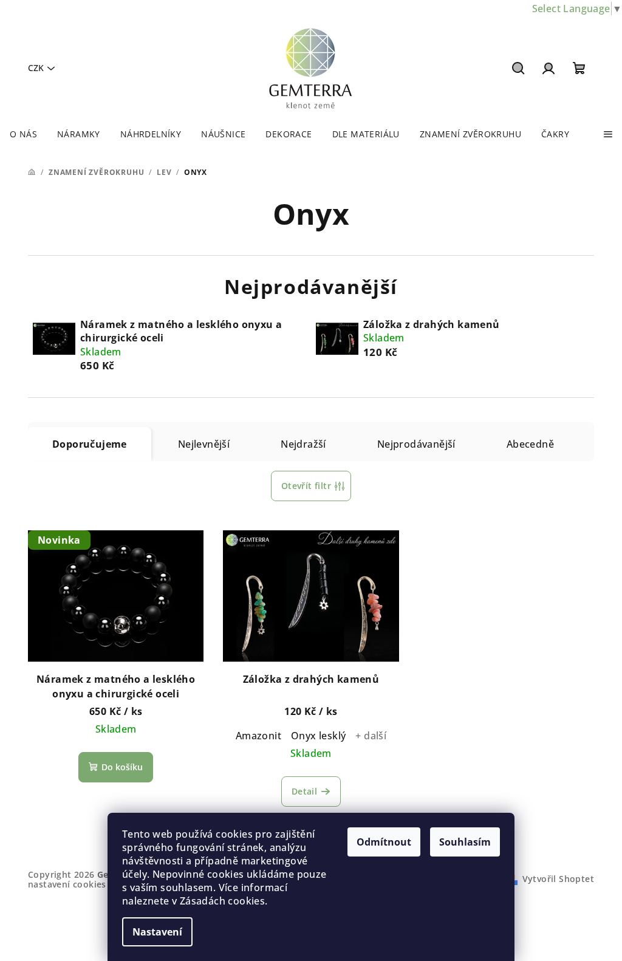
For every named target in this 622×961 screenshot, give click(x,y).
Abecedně (530, 444)
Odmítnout (384, 842)
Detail (304, 791)
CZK (36, 68)
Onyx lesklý (318, 735)
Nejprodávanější (416, 444)
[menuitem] (23, 134)
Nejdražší (303, 444)
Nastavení (157, 932)
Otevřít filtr (306, 485)
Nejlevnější (204, 444)
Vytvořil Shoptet (558, 878)
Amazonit (258, 735)
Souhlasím (465, 842)
